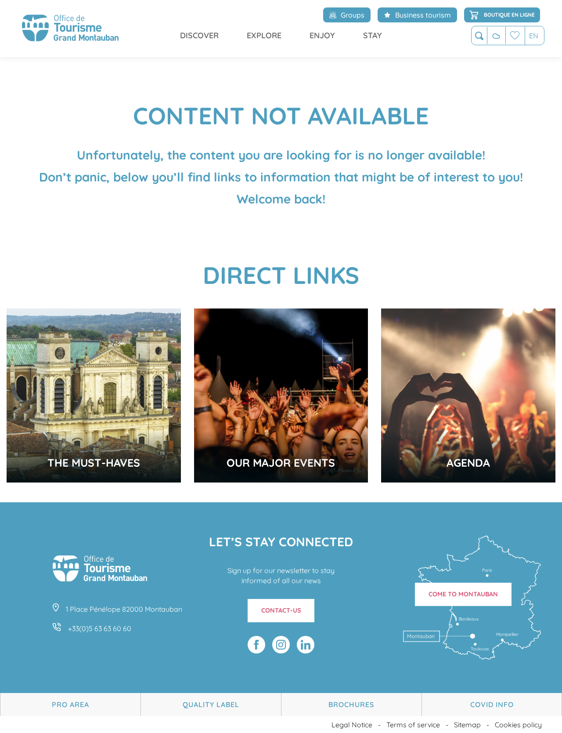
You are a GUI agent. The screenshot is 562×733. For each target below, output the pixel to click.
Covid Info (492, 704)
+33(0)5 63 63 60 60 (99, 628)
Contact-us (281, 610)
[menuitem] (70, 29)
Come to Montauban (463, 594)
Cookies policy (518, 724)
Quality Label (211, 704)
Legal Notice (351, 724)
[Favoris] (515, 35)
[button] (479, 36)
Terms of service (413, 724)
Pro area (70, 704)
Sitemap (467, 724)
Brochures (351, 704)
